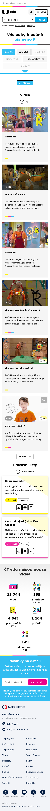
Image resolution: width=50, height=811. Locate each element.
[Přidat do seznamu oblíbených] (44, 110)
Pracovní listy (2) (35, 58)
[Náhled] (25, 507)
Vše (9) (9, 52)
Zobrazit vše (25, 456)
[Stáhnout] (19, 507)
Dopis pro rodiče (15, 481)
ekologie (31, 25)
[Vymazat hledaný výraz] (32, 19)
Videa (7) (23, 52)
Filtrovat (26, 82)
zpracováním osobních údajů (31, 696)
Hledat (41, 19)
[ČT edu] (9, 13)
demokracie (20, 25)
